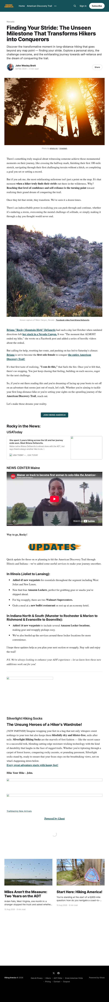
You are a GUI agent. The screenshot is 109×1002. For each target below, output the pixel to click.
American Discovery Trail (39, 6)
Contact (57, 981)
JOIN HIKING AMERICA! (54, 415)
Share (97, 67)
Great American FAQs (74, 978)
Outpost (66, 981)
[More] (55, 6)
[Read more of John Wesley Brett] (10, 67)
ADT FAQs (58, 978)
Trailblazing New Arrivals (19, 811)
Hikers (48, 978)
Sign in (83, 6)
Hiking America (10, 977)
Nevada (10, 21)
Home (22, 6)
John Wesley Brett (25, 65)
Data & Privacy (37, 978)
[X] (54, 973)
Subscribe (97, 6)
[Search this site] (75, 6)
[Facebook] (58, 973)
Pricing (48, 981)
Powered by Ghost (97, 977)
